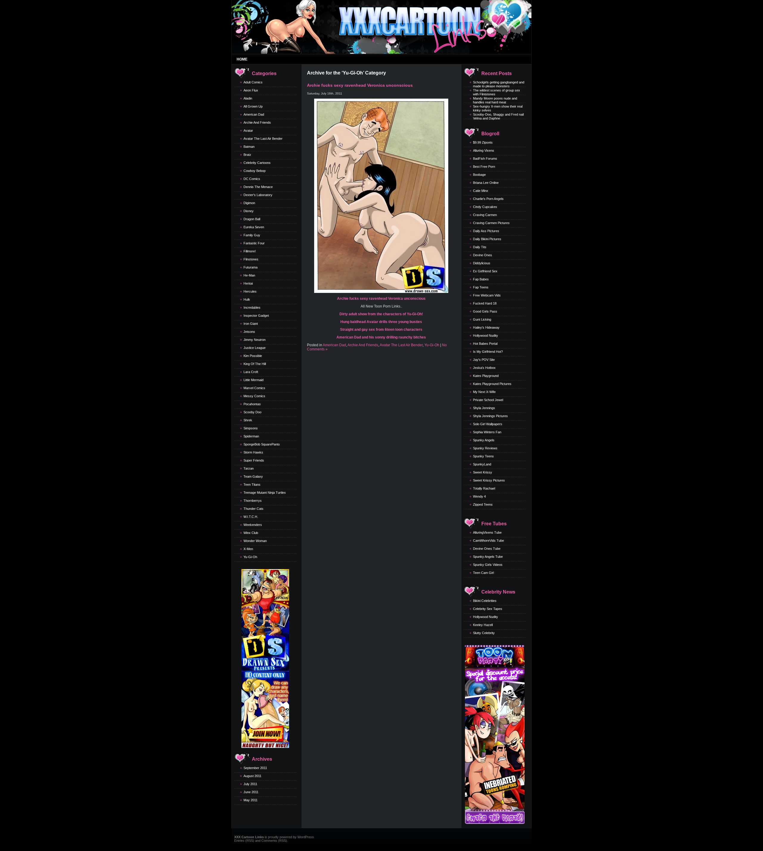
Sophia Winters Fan (487, 432)
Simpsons (251, 428)
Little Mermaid (253, 380)
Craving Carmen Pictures (491, 223)
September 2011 (255, 768)
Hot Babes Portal (485, 343)
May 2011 (251, 800)
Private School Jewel (488, 400)
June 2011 (251, 792)
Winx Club (251, 533)
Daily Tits (479, 247)
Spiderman (251, 436)
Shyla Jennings (484, 408)
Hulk (247, 299)
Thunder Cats (253, 508)
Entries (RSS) (244, 840)
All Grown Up (253, 106)
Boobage (479, 174)
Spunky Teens (483, 456)
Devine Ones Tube (486, 548)
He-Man (249, 275)
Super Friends (254, 460)
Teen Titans (252, 484)
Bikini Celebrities (485, 600)
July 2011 (250, 784)
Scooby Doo (252, 412)
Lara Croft (251, 372)
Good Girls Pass (485, 311)
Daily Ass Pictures (486, 231)
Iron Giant (251, 323)
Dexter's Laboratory (258, 195)
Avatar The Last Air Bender (263, 138)
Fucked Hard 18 (485, 303)
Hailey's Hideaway (486, 327)
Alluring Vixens (483, 150)
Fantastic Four (254, 243)
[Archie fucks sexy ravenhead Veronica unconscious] (381, 292)
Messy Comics (254, 396)
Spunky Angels (483, 440)
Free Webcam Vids (487, 295)
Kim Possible (253, 356)
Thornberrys (253, 500)
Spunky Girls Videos (488, 564)
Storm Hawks (253, 452)
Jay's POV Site (484, 359)
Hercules (250, 291)
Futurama (251, 267)
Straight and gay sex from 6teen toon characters (381, 329)
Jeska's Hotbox (484, 367)
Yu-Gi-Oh (250, 557)
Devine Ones (482, 255)
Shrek (248, 420)
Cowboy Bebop (255, 171)
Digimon (249, 203)
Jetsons (249, 331)
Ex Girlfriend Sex (485, 271)
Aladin (248, 98)
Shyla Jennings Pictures (490, 416)
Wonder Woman (255, 541)
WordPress (305, 837)
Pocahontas (252, 404)
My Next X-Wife (484, 392)
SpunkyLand (482, 464)
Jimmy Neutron (255, 339)
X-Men (248, 549)
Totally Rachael (484, 488)
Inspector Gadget (256, 315)
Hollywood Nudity (485, 335)
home (242, 59)
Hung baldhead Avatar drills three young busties (381, 322)
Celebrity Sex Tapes (487, 609)
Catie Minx (480, 190)
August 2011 (252, 776)
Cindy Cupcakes (485, 207)
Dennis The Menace (258, 187)
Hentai (248, 283)
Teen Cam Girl (483, 572)
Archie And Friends (257, 122)
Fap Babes (481, 279)
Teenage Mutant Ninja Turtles (265, 492)
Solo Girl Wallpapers (487, 424)
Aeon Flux (251, 90)
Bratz (247, 154)
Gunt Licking (482, 319)
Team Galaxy (253, 476)
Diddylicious (481, 263)
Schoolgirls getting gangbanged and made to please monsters (498, 84)
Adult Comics (253, 82)
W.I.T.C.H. (251, 516)
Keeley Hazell (483, 625)
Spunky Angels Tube (488, 556)
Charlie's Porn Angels (488, 199)
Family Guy (252, 235)
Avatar (248, 130)
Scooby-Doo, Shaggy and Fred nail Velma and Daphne (498, 116)
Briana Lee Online (486, 182)
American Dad (254, 114)
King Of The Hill (255, 364)
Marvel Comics (254, 388)
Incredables (252, 307)
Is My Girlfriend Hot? (488, 351)
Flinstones (251, 259)
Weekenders (253, 525)
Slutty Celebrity (484, 633)
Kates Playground (486, 376)
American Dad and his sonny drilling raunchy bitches (381, 337)
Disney (249, 211)
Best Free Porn (484, 166)
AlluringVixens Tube (487, 532)
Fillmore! (250, 251)
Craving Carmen (485, 215)
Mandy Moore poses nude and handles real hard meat (495, 100)
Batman (249, 146)
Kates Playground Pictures (492, 384)
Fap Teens (480, 287)
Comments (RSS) (274, 840)
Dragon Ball (252, 219)
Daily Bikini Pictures (487, 239)
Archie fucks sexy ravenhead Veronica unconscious (360, 85)
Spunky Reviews (485, 448)
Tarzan (249, 468)
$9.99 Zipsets (483, 142)
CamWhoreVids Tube (488, 540)
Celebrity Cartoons (257, 162)
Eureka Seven (254, 227)
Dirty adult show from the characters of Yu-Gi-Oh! (381, 314)
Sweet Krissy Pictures (489, 480)
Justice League (255, 348)
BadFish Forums (485, 158)
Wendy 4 (479, 496)
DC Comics (252, 179)
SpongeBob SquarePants (262, 444)
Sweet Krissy (482, 472)
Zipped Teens (483, 504)
